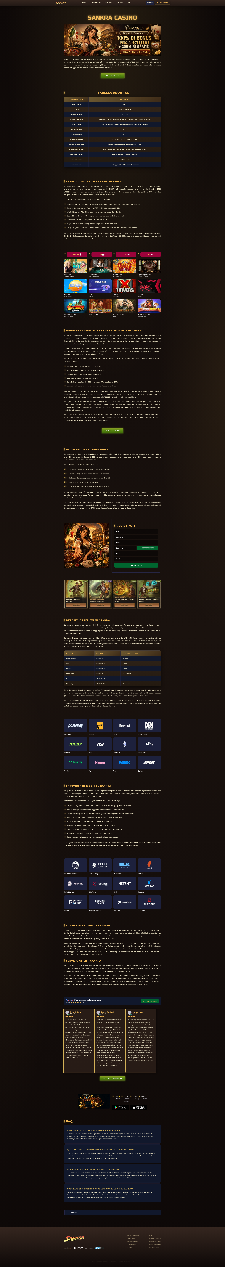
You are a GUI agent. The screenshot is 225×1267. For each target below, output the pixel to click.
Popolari (76, 254)
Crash (125, 254)
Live (100, 254)
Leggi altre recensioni (112, 1078)
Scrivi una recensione (150, 1001)
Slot (149, 254)
